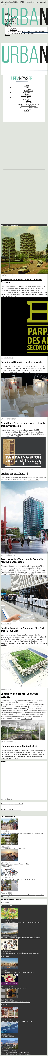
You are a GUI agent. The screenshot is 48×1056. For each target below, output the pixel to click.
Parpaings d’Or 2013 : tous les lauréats (21, 362)
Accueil (7, 13)
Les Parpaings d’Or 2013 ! (14, 473)
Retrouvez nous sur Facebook (12, 804)
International (14, 18)
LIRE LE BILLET (10, 296)
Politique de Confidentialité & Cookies (22, 33)
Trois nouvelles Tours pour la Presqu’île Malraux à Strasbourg (22, 560)
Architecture (9, 21)
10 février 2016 (7, 275)
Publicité (13, 28)
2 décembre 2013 (8, 469)
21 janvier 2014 (7, 358)
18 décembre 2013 (8, 419)
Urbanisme (9, 20)
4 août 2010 (6, 624)
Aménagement (10, 23)
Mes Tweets (6, 903)
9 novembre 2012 (8, 555)
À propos (8, 26)
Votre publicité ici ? (7, 799)
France (12, 16)
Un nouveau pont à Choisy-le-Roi (19, 746)
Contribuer (13, 30)
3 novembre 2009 (8, 742)
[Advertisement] (24, 146)
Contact (7, 35)
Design (7, 25)
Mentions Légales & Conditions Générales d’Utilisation (27, 31)
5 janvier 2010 (6, 689)
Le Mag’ (7, 15)
